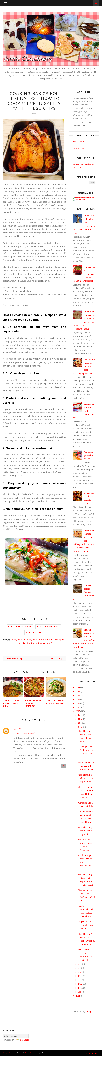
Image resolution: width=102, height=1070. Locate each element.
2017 (78, 703)
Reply (63, 765)
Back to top (91, 1053)
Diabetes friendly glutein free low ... (55, 703)
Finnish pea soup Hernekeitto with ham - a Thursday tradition (84, 274)
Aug (80, 964)
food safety (36, 643)
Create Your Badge (79, 148)
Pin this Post (36, 633)
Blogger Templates (9, 1053)
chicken (48, 639)
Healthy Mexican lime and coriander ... (33, 703)
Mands (17, 729)
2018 (78, 699)
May (80, 976)
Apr (80, 980)
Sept (80, 727)
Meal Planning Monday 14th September (85, 831)
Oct (80, 723)
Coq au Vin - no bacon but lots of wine (85, 925)
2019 (78, 695)
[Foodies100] (79, 199)
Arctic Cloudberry (78, 141)
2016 (78, 707)
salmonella (48, 643)
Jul (79, 968)
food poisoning (23, 643)
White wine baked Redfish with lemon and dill (86, 766)
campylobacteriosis (35, 639)
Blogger (89, 1011)
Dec (80, 715)
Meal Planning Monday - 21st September (85, 778)
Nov (80, 719)
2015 (78, 711)
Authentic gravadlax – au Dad (89, 455)
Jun (79, 972)
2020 (78, 691)
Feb (80, 988)
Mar (80, 984)
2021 (78, 687)
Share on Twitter (50, 627)
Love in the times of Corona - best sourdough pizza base (84, 366)
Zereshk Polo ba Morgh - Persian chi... (11, 703)
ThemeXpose (30, 1053)
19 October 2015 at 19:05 (23, 733)
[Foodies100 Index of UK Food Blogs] (84, 197)
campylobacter (18, 639)
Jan (79, 992)
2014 (78, 996)
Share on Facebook (21, 627)
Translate (24, 1040)
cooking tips (59, 639)
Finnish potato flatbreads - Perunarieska (84, 592)
